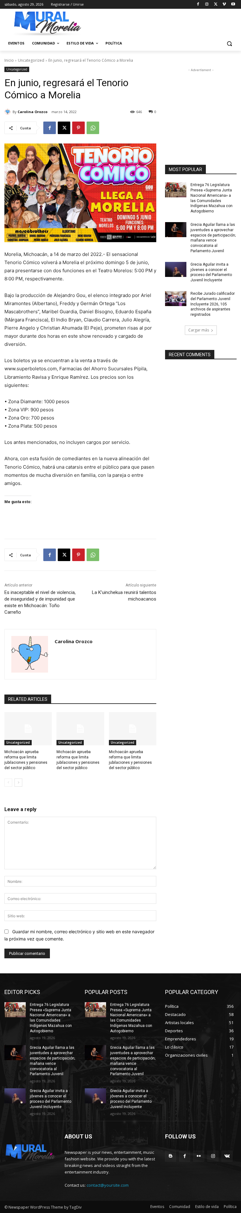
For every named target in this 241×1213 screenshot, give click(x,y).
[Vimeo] (224, 4)
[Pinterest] (78, 128)
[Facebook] (198, 4)
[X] (215, 4)
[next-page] (18, 782)
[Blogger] (170, 1156)
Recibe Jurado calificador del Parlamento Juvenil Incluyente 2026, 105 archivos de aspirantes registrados (212, 304)
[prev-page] (8, 782)
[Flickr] (198, 1156)
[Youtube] (233, 4)
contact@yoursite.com (108, 1185)
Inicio (9, 60)
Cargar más (198, 330)
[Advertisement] (200, 104)
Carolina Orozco (32, 111)
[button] (229, 43)
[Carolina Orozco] (8, 112)
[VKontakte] (227, 1156)
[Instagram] (207, 4)
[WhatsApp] (93, 128)
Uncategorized (31, 60)
